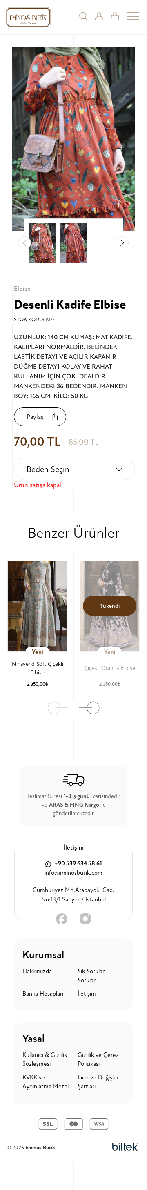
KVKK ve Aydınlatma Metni (45, 1082)
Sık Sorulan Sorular (92, 976)
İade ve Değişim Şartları (98, 1082)
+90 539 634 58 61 (77, 863)
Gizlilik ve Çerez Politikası (98, 1059)
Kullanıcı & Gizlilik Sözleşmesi (44, 1059)
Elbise (22, 289)
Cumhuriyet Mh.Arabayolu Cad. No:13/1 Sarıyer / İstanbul (73, 894)
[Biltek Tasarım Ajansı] (125, 1147)
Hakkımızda (37, 971)
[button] (122, 242)
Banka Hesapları (42, 994)
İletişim (87, 994)
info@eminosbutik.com (73, 873)
